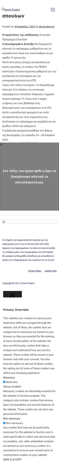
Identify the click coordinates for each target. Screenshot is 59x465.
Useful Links (51, 271)
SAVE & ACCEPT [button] (12, 459)
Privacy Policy (35, 271)
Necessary (11, 382)
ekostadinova (46, 26)
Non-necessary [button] (11, 418)
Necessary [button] (9, 377)
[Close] (12, 294)
